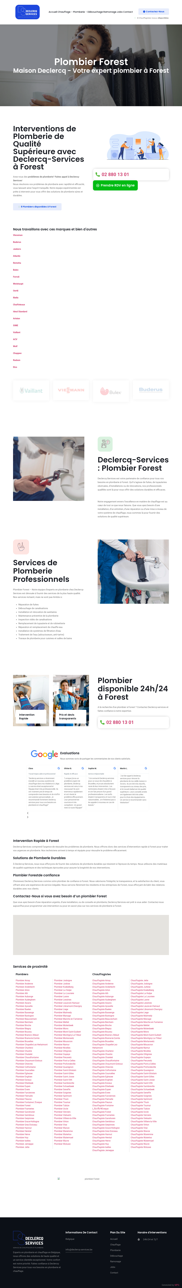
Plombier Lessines (62, 999)
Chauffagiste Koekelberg (142, 990)
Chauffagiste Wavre (140, 1144)
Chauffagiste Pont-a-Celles (143, 1064)
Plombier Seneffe (62, 1089)
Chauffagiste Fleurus (102, 1102)
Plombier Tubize (61, 1105)
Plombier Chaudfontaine (27, 1057)
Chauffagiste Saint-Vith (142, 1083)
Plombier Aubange (24, 996)
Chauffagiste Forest (101, 1112)
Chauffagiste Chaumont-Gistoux (107, 1064)
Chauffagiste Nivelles (141, 1051)
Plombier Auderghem (25, 999)
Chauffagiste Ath (100, 993)
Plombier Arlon (23, 990)
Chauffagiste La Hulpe (141, 993)
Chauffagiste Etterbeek (103, 1086)
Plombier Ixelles (23, 1140)
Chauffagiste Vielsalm (141, 1118)
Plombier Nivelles (62, 1048)
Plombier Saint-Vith (63, 1080)
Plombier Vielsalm (62, 1115)
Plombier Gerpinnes (25, 1118)
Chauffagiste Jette (139, 980)
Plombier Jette (22, 1147)
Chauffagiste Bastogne (103, 1015)
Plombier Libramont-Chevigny (68, 1006)
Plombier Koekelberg (63, 987)
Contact (128, 11)
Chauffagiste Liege (140, 1012)
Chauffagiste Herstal (102, 1137)
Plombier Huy (22, 1137)
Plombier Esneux (23, 1080)
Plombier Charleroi (24, 1048)
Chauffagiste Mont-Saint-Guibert (146, 1035)
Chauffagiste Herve (101, 1140)
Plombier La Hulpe (62, 990)
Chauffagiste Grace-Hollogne (106, 1128)
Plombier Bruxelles (24, 1041)
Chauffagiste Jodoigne (141, 983)
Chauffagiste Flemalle (102, 1099)
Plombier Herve (23, 1134)
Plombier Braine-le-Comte (27, 1038)
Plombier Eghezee (24, 1073)
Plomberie (79, 11)
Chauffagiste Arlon (101, 990)
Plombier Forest (23, 1105)
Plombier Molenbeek (63, 1025)
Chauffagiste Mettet (140, 1025)
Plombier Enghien (24, 1076)
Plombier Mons (61, 1028)
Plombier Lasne (61, 996)
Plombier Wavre (61, 1140)
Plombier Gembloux (25, 1115)
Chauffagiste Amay (101, 980)
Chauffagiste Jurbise (140, 987)
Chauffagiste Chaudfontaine (105, 1060)
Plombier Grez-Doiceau (26, 1124)
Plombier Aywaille (24, 1006)
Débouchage (95, 11)
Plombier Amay (23, 980)
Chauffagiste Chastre (102, 1054)
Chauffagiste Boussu (102, 1031)
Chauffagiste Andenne (102, 983)
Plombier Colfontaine (26, 1067)
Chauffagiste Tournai (141, 1105)
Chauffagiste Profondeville (143, 1067)
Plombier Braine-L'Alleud (27, 1035)
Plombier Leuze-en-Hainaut (66, 1003)
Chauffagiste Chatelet (102, 1057)
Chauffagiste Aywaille (102, 1006)
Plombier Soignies (62, 1092)
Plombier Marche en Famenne (68, 1019)
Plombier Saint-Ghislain (65, 1070)
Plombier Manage (62, 1015)
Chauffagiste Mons (140, 1031)
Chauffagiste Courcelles (103, 1073)
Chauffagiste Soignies (141, 1096)
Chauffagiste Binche (102, 1025)
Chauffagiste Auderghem (104, 999)
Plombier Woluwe (62, 1144)
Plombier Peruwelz (63, 1057)
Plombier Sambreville (64, 1083)
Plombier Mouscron (63, 1041)
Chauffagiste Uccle (140, 1112)
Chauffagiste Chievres (102, 1067)
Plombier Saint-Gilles (64, 1073)
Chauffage (64, 11)
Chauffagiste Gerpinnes (103, 1124)
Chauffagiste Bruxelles (103, 1041)
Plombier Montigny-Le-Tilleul (67, 1035)
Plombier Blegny (23, 1028)
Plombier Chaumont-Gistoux (29, 1060)
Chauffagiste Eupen (101, 1089)
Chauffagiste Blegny (102, 1028)
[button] (87, 813)
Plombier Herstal (23, 1131)
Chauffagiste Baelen (102, 1009)
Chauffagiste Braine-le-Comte (106, 1038)
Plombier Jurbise (62, 983)
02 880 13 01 (115, 174)
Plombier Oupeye (62, 1054)
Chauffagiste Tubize (140, 1108)
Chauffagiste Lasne (140, 999)
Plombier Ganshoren (25, 1112)
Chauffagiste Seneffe (141, 1092)
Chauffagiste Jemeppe (103, 1150)
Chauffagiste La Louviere (142, 996)
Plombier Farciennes (25, 1092)
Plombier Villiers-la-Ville (65, 1118)
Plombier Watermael (63, 1137)
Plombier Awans (23, 1003)
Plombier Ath (22, 993)
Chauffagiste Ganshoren (103, 1118)
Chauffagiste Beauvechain (104, 1019)
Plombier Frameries (25, 1108)
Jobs (120, 11)
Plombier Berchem (24, 1022)
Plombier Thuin (61, 1099)
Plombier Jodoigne (63, 980)
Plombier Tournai (62, 1102)
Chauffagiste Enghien (102, 1080)
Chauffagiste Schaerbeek (142, 1089)
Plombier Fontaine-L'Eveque (29, 1102)
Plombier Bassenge (25, 1012)
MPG (177, 1285)
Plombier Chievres (24, 1064)
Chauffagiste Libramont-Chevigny (146, 1009)
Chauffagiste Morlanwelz (142, 1041)
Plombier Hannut (24, 1128)
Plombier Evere (23, 1089)
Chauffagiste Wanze (140, 1131)
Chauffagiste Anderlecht (103, 987)
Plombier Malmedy (63, 1012)
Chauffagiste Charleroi (103, 1051)
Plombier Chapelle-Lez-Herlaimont (32, 1044)
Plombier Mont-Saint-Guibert (67, 1031)
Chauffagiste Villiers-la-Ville (144, 1121)
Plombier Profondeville (64, 1064)
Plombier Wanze (61, 1128)
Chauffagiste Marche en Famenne (147, 1022)
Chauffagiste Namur (140, 1048)
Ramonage (109, 11)
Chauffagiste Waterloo (141, 1137)
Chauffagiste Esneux (102, 1083)
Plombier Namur (61, 1044)
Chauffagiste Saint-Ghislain (144, 1073)
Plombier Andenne (24, 983)
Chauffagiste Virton (140, 1124)
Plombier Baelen (23, 1009)
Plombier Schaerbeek (64, 1086)
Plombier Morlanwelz (64, 1038)
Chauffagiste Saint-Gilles (142, 1076)
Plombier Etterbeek (24, 1083)
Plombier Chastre (24, 1051)
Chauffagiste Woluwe (141, 1147)
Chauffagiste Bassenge (103, 1012)
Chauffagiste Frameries (103, 1115)
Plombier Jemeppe (24, 1144)
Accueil (53, 11)
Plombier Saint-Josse (64, 1076)
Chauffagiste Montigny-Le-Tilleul (146, 1038)
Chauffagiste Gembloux (103, 1121)
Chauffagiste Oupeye (141, 1057)
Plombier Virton (61, 1121)
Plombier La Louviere (64, 993)
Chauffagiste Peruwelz (141, 1060)
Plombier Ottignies (62, 1051)
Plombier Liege (61, 1009)
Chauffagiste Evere (101, 1092)
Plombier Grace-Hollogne (27, 1121)
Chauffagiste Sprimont (141, 1099)
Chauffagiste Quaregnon (142, 1070)
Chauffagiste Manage (141, 1019)
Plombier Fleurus (24, 1099)
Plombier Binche (23, 1025)
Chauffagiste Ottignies (141, 1054)
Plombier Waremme (63, 1131)
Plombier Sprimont (63, 1096)
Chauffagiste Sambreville (143, 1086)
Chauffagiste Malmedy (141, 1015)
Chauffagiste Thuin (140, 1102)
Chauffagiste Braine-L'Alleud (105, 1035)
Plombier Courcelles (25, 1070)
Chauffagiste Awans (102, 1003)
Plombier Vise (60, 1124)
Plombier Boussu (24, 1031)
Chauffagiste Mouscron (142, 1044)
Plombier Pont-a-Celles (64, 1060)
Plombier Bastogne (25, 1015)
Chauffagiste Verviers (141, 1115)
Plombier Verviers (62, 1112)
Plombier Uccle (61, 1108)
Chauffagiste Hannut (102, 1134)
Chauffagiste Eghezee (102, 1076)
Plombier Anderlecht (25, 987)
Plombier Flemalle (24, 1096)
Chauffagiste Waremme (142, 1134)
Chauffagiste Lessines (141, 1003)
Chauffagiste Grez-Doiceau (105, 1131)
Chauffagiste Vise (139, 1128)
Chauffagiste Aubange (103, 996)
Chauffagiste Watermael (142, 1140)
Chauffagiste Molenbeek (142, 1028)
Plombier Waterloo (62, 1134)
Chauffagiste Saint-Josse (143, 1080)
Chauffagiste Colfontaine (104, 1070)
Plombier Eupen (23, 1086)
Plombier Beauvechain (26, 1019)
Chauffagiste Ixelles (101, 1147)
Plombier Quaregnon (63, 1067)
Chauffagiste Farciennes (103, 1096)
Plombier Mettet (61, 1022)
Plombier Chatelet (24, 1054)
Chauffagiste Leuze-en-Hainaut (145, 1006)
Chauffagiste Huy (100, 1144)
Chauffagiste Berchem (102, 1022)
